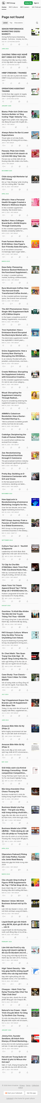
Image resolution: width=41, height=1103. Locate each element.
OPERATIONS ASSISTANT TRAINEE (13, 89)
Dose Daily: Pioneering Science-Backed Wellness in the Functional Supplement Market (15, 270)
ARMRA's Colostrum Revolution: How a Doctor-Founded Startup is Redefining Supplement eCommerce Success (14, 416)
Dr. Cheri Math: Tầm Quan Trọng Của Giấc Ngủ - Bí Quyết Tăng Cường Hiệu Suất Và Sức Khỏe (15, 656)
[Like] (3, 44)
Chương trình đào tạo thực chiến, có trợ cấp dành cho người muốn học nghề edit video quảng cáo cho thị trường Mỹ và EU (15, 61)
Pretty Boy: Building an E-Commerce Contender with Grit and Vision (14, 476)
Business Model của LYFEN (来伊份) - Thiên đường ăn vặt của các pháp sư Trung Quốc (15, 831)
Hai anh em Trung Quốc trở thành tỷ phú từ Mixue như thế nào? (14, 1059)
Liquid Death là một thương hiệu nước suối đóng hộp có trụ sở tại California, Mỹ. (14, 931)
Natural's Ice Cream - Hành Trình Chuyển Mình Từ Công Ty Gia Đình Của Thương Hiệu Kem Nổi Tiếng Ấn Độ (15, 1013)
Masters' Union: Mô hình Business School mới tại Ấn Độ (14, 903)
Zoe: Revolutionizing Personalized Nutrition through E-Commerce (12, 455)
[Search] (37, 23)
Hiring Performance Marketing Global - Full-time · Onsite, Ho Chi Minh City (14, 38)
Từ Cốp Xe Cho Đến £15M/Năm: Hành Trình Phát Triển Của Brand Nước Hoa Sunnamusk (15, 567)
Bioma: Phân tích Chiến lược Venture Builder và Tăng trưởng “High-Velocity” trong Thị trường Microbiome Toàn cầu (15, 114)
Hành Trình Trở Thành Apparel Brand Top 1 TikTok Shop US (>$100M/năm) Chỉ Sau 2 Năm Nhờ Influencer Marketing (15, 588)
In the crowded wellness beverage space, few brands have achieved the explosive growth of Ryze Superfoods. (14, 297)
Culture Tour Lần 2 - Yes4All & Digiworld (15, 547)
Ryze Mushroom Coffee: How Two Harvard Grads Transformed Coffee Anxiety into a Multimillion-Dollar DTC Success (15, 291)
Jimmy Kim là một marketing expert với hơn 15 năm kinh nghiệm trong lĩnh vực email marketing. (15, 1045)
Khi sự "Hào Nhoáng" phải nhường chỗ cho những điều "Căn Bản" (15, 183)
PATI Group (11, 124)
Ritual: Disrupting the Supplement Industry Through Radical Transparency (11, 395)
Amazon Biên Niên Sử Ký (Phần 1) (13, 745)
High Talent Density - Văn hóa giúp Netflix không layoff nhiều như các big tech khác (15, 971)
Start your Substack (14, 1093)
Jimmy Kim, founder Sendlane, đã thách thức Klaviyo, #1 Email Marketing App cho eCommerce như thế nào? (15, 1038)
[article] (20, 37)
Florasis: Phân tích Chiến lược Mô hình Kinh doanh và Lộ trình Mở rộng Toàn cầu (14, 153)
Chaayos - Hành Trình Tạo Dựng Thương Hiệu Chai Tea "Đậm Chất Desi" (15, 992)
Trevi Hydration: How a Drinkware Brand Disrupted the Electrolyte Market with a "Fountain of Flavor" (15, 332)
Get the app (31, 1093)
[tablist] (13, 23)
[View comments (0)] (11, 44)
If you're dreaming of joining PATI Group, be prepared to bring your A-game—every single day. (14, 641)
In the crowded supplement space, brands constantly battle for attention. (15, 229)
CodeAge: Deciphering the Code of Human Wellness (14, 435)
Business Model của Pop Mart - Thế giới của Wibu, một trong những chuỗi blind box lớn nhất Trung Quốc (15, 810)
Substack (9, 1098)
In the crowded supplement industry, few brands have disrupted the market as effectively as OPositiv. (15, 209)
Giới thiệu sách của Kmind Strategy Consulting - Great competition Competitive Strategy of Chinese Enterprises (14, 770)
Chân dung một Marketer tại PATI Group (15, 177)
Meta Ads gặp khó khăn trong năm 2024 (15, 863)
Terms (28, 1085)
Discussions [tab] (18, 23)
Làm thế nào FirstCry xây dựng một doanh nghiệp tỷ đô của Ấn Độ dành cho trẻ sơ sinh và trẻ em (15, 950)
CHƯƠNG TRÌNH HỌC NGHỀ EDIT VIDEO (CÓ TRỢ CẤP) (14, 55)
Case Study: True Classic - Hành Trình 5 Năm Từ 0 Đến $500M (14, 677)
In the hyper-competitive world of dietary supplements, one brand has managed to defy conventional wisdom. (15, 318)
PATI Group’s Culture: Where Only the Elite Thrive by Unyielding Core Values (15, 635)
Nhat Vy (14, 533)
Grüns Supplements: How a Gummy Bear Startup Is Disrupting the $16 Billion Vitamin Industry (14, 353)
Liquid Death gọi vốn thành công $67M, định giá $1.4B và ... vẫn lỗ (15, 924)
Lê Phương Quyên (14, 41)
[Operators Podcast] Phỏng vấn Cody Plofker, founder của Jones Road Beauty (14, 857)
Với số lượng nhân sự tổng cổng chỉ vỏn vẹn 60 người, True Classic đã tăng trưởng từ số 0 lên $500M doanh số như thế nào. (15, 684)
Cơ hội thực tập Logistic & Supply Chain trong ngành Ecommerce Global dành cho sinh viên (14, 95)
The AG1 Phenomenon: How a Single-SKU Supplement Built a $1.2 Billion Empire (15, 311)
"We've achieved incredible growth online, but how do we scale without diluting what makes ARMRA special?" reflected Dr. (15, 423)
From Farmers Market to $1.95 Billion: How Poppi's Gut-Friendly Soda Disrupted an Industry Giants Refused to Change (15, 244)
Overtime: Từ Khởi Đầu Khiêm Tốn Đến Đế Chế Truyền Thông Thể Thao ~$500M (15, 614)
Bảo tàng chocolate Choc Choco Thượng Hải (13, 790)
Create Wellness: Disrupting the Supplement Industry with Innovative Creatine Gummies (15, 374)
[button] (4, 7)
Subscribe (28, 3)
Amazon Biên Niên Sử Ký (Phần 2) (13, 727)
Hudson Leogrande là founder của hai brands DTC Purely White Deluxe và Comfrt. (14, 594)
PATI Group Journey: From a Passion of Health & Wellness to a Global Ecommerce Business (15, 523)
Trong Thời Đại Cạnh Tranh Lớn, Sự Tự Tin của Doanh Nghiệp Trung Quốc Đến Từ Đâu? (15, 777)
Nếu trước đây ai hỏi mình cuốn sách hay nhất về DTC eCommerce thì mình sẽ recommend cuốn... (14, 751)
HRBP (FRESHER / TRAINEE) (14, 73)
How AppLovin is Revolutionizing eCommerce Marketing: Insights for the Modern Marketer (15, 502)
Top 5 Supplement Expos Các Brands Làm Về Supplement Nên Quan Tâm (15, 703)
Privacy (22, 1085)
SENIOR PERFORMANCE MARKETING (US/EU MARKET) (12, 31)
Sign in (36, 3)
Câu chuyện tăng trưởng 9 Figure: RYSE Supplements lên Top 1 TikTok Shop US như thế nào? (15, 882)
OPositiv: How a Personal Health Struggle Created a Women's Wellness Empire (14, 202)
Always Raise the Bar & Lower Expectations (15, 133)
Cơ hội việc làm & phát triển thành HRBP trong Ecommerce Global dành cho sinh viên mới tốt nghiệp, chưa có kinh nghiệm (15, 77)
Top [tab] (11, 23)
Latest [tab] (5, 23)
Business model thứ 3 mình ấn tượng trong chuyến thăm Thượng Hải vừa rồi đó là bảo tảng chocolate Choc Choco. (15, 795)
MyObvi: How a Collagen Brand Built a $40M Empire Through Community (14, 223)
